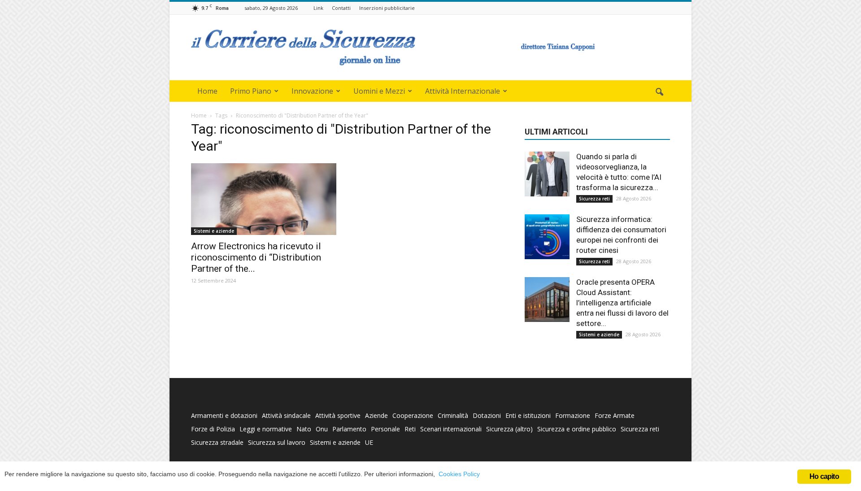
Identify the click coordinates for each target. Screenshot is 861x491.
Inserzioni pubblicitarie (387, 7)
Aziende (376, 415)
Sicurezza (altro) (509, 429)
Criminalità (453, 415)
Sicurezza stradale (217, 442)
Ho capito (824, 476)
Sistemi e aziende (214, 231)
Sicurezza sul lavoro (276, 442)
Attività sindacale (286, 415)
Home (207, 91)
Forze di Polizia (213, 429)
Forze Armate (615, 415)
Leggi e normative (265, 429)
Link (318, 7)
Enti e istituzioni (528, 415)
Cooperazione (412, 415)
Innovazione (312, 91)
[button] (659, 92)
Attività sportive (338, 415)
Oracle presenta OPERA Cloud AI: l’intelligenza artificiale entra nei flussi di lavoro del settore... (622, 303)
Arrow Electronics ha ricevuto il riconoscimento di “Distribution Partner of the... (256, 257)
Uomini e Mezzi (379, 91)
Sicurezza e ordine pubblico (576, 429)
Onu (322, 429)
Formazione (572, 415)
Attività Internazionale (462, 91)
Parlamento (349, 429)
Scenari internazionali (451, 429)
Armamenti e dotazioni (224, 415)
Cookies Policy (459, 474)
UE (369, 442)
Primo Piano (250, 91)
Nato (303, 429)
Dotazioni (487, 415)
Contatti (341, 7)
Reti (410, 429)
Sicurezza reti (594, 199)
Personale (385, 429)
